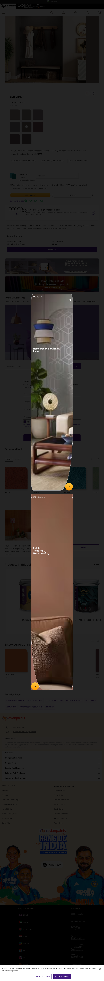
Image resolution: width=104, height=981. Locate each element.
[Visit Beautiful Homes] (69, 487)
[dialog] (52, 490)
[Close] (70, 299)
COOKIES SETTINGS (43, 977)
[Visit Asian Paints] (35, 686)
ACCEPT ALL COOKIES (62, 977)
